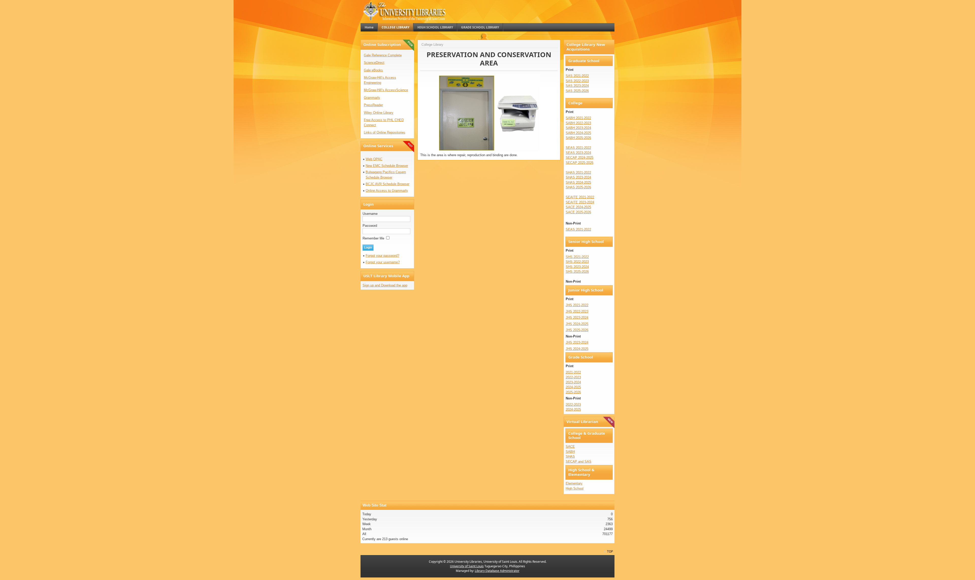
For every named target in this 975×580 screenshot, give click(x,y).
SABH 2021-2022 (578, 118)
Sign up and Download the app (385, 285)
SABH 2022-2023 (578, 123)
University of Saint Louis (467, 566)
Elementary (574, 483)
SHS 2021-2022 (577, 257)
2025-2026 (573, 392)
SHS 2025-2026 (577, 271)
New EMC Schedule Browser (387, 166)
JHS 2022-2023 (577, 311)
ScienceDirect (374, 63)
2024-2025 (573, 387)
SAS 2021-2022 (577, 76)
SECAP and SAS (578, 461)
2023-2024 (573, 382)
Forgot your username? (383, 262)
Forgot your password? (382, 255)
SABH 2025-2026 (578, 138)
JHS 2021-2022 (577, 305)
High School (574, 488)
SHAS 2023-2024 (578, 177)
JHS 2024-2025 (577, 324)
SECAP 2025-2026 (579, 163)
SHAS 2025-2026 (578, 187)
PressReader (373, 105)
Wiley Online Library (378, 113)
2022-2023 (573, 377)
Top (610, 551)
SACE (570, 446)
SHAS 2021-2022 (578, 172)
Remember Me (374, 238)
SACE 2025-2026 (578, 212)
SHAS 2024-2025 (578, 182)
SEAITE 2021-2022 (580, 197)
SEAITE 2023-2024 (580, 202)
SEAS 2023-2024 (578, 153)
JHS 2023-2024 (577, 317)
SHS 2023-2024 (577, 267)
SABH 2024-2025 (578, 133)
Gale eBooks (373, 70)
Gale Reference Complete (383, 55)
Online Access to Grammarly (387, 190)
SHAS (570, 456)
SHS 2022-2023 (577, 262)
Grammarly (372, 98)
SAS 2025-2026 (577, 91)
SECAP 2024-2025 (579, 157)
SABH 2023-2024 (578, 128)
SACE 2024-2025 (578, 207)
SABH (570, 452)
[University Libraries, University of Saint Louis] (404, 18)
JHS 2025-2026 (577, 330)
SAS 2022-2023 (577, 81)
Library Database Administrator (497, 571)
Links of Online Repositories (384, 132)
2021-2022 (573, 372)
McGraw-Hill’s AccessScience (386, 90)
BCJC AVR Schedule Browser (387, 184)
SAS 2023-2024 (577, 86)
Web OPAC (374, 159)
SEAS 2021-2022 (578, 148)
